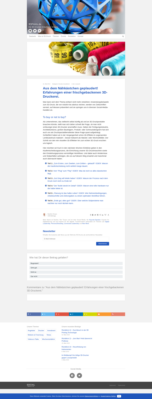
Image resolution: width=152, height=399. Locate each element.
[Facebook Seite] (30, 31)
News (49, 335)
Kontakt (80, 36)
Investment (66, 84)
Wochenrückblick (48, 339)
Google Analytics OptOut (108, 396)
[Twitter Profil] (35, 31)
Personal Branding (57, 223)
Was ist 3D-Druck (44, 36)
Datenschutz (121, 385)
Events (63, 36)
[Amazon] (108, 215)
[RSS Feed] (39, 31)
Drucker (60, 84)
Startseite (32, 36)
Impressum (113, 385)
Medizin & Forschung (35, 335)
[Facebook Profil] (90, 215)
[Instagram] (97, 215)
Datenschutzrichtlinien (91, 396)
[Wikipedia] (105, 215)
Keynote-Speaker (95, 220)
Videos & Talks (33, 339)
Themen (56, 36)
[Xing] (100, 215)
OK (119, 396)
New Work (85, 223)
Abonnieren (102, 244)
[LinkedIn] (102, 215)
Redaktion (72, 36)
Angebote (31, 330)
